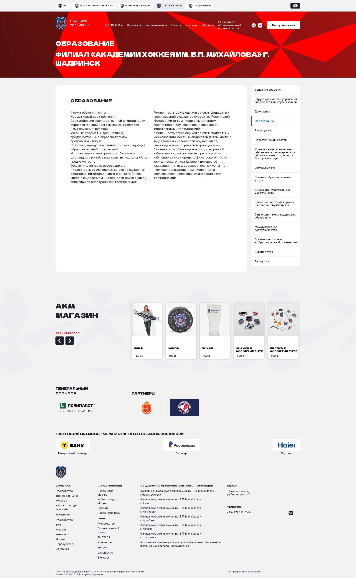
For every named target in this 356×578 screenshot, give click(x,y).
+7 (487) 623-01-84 (239, 512)
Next (65, 341)
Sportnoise (254, 571)
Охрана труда (264, 252)
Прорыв (103, 508)
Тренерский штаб (67, 495)
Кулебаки (61, 529)
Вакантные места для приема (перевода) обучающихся (274, 203)
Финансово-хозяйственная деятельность (273, 191)
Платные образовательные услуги (231, 35)
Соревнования (154, 25)
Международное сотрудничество (231, 71)
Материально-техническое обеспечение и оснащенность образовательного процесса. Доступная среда (173, 82)
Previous (55, 341)
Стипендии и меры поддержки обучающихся (275, 216)
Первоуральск (65, 544)
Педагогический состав (169, 71)
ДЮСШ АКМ (105, 552)
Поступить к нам (283, 25)
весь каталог (66, 333)
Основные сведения (167, 35)
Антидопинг (262, 261)
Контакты (104, 536)
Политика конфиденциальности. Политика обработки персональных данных (100, 571)
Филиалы (103, 557)
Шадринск (62, 548)
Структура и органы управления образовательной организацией (276, 100)
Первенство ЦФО (109, 512)
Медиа (206, 25)
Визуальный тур (265, 167)
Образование (264, 121)
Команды (61, 500)
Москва (60, 539)
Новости (191, 25)
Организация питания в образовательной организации (230, 79)
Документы (262, 111)
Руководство (264, 130)
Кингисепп (62, 534)
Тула (59, 524)
